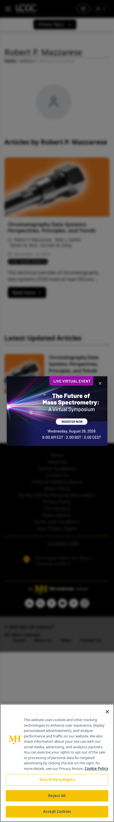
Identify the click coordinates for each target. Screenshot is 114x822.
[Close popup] (100, 383)
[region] (57, 763)
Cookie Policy (96, 768)
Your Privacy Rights (56, 779)
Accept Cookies (57, 811)
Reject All (57, 795)
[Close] (107, 712)
